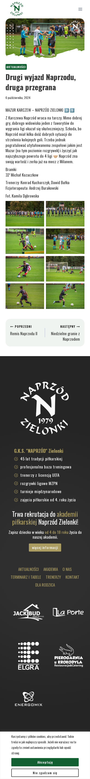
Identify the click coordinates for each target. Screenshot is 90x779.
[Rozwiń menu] (80, 9)
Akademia (50, 569)
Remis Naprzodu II (23, 330)
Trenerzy (53, 577)
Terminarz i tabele (26, 577)
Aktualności (16, 67)
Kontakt (72, 577)
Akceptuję (45, 762)
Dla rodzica (45, 585)
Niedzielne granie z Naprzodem (65, 333)
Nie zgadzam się (45, 772)
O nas (67, 569)
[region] (45, 755)
